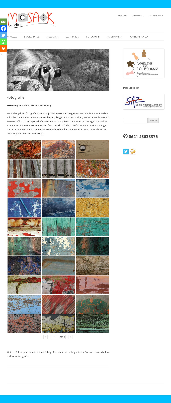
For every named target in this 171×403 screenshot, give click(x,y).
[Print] (3, 48)
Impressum (138, 15)
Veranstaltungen (139, 36)
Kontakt (122, 15)
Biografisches (31, 36)
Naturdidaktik (114, 36)
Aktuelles (12, 36)
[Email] (3, 21)
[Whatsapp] (3, 41)
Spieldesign (52, 36)
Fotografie (92, 36)
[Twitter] (3, 35)
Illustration (72, 36)
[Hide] (1, 55)
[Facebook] (3, 28)
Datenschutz (156, 15)
